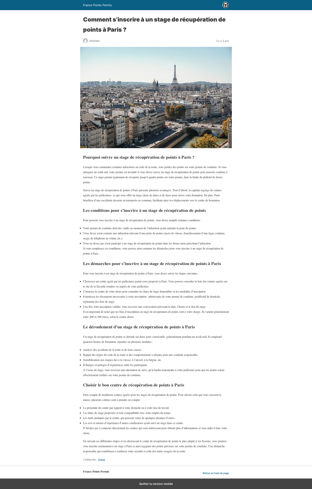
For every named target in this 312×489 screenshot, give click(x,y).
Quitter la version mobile (156, 484)
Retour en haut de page (216, 473)
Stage (101, 459)
